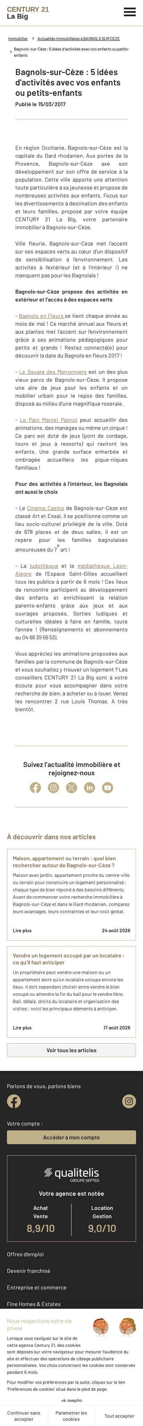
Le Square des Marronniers (53, 371)
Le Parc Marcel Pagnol (48, 419)
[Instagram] (53, 787)
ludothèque (44, 565)
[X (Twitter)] (71, 787)
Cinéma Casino (45, 507)
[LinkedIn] (89, 787)
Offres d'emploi (25, 1254)
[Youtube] (107, 787)
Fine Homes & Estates (34, 1303)
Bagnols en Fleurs (42, 315)
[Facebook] (35, 787)
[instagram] (129, 1101)
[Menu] (130, 11)
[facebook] (14, 1101)
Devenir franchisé (28, 1270)
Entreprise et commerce (37, 1287)
